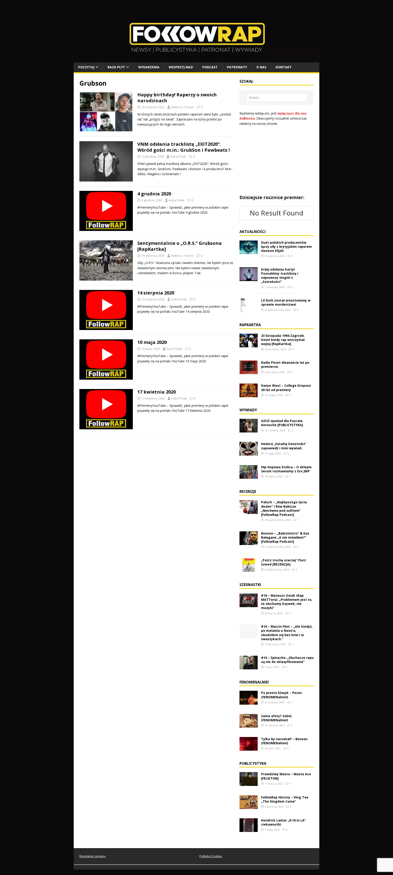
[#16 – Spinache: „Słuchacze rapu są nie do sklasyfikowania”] (248, 666)
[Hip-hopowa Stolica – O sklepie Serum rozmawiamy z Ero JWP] (248, 476)
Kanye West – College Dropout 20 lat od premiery (286, 387)
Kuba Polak (178, 156)
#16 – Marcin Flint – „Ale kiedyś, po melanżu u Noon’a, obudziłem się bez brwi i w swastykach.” (286, 632)
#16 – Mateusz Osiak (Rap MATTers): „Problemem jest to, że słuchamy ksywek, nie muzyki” (286, 601)
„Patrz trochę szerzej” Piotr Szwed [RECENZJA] (283, 562)
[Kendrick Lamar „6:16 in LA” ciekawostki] (248, 829)
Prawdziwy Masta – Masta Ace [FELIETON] (286, 776)
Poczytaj (86, 67)
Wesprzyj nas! (181, 67)
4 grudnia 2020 (154, 194)
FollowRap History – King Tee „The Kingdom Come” (284, 799)
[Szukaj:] (276, 98)
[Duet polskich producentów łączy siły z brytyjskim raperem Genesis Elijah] (248, 251)
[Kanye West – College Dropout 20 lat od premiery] (248, 394)
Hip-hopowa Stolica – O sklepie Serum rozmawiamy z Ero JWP (286, 469)
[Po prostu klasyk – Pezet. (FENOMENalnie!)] (248, 702)
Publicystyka (252, 763)
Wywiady (248, 409)
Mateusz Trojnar (182, 107)
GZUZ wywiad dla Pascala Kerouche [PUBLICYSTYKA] (282, 423)
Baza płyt (116, 67)
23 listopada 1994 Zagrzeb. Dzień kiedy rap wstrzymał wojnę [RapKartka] (283, 339)
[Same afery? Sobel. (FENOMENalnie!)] (248, 725)
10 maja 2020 (152, 342)
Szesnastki (250, 584)
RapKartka (250, 324)
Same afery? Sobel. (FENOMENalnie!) (276, 718)
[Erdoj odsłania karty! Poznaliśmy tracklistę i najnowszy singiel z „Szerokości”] (248, 278)
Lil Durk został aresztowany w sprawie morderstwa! (285, 302)
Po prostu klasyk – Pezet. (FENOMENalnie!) (282, 695)
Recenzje (247, 491)
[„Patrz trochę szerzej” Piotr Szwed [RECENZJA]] (248, 569)
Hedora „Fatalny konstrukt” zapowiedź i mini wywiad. (283, 446)
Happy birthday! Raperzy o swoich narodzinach (177, 98)
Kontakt (284, 67)
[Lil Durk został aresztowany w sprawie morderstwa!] (248, 309)
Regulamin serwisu (92, 856)
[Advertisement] (276, 160)
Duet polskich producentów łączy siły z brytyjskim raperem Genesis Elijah (286, 246)
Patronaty (237, 67)
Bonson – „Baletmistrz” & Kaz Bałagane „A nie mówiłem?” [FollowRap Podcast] (285, 537)
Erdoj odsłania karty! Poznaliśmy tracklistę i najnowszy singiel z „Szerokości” (279, 275)
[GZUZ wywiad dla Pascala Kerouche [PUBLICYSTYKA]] (248, 430)
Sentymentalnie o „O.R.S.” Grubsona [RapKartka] (179, 246)
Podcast (210, 67)
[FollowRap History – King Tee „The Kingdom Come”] (248, 806)
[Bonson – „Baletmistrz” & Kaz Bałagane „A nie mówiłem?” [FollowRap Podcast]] (248, 542)
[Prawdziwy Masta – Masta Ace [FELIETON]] (248, 783)
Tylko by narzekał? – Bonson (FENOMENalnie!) (284, 741)
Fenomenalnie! (254, 682)
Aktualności (252, 231)
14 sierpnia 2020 (155, 293)
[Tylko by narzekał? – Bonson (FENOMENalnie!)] (248, 748)
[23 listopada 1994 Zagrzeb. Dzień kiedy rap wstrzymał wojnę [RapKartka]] (248, 345)
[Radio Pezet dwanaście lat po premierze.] (248, 371)
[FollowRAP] (196, 60)
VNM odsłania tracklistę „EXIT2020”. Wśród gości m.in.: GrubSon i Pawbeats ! (183, 147)
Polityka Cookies (210, 856)
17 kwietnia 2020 (156, 392)
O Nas (261, 67)
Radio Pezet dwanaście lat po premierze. (285, 364)
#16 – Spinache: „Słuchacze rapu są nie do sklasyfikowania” (287, 659)
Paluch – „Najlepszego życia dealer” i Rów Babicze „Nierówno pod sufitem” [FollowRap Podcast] (284, 508)
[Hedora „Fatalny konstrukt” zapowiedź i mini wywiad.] (248, 453)
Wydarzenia (148, 67)
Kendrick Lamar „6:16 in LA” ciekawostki (283, 822)
